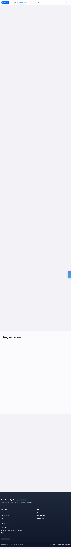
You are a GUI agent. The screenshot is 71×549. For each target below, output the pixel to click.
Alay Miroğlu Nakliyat (60, 205)
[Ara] (11, 461)
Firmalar (5, 518)
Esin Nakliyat (7, 107)
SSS (4, 523)
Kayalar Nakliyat (42, 59)
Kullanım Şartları (41, 515)
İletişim (4, 512)
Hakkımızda (5, 515)
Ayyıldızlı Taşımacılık (43, 205)
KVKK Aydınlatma (42, 521)
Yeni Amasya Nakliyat (44, 253)
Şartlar (54, 544)
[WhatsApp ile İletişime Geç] (8, 461)
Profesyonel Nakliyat (26, 253)
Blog (4, 521)
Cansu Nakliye (58, 156)
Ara (14, 85)
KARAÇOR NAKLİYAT (10, 156)
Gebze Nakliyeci (58, 107)
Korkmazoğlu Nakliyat (60, 253)
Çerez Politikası (41, 518)
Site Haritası (67, 544)
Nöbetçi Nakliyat (58, 302)
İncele (19, 380)
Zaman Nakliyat (25, 156)
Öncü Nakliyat (8, 205)
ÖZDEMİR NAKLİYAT (10, 253)
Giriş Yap (67, 2)
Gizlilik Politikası (41, 512)
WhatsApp (8, 85)
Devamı (7, 74)
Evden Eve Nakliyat (60, 544)
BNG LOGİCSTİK (42, 302)
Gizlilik (50, 544)
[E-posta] (2, 533)
